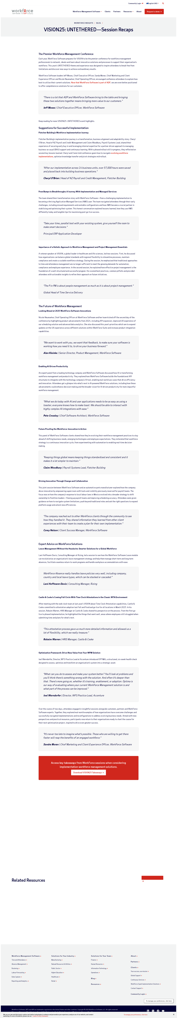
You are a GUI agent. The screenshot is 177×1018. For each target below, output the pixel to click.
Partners (116, 11)
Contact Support (136, 988)
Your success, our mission (139, 971)
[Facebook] (158, 1011)
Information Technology (99, 968)
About (139, 11)
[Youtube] (163, 1011)
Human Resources (97, 964)
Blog (98, 23)
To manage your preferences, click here (159, 1001)
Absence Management (19, 964)
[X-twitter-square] (153, 1011)
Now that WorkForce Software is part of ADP (91, 82)
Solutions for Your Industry (62, 956)
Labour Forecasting (18, 972)
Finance (93, 960)
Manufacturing (56, 960)
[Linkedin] (148, 1011)
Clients (107, 11)
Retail (53, 981)
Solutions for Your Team (101, 956)
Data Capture (16, 977)
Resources (128, 11)
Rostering (15, 968)
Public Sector (55, 968)
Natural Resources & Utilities (60, 964)
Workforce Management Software (86, 11)
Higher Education (57, 972)
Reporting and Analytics (19, 981)
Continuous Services (137, 980)
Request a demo (153, 11)
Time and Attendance (19, 960)
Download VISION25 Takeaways (87, 772)
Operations (94, 972)
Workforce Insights (83, 23)
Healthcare (55, 977)
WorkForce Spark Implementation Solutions (145, 984)
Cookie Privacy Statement (40, 1016)
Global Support (136, 975)
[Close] (173, 1014)
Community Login (134, 3)
